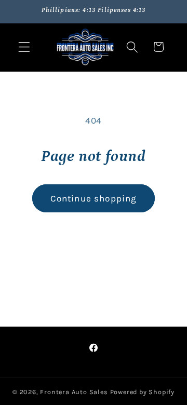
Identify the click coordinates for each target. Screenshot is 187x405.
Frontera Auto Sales (75, 392)
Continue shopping (93, 198)
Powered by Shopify (142, 392)
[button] (24, 47)
